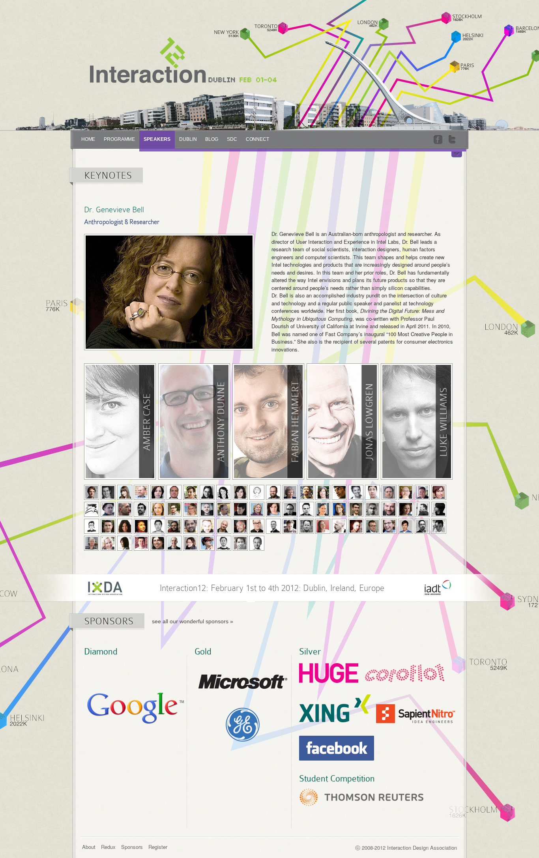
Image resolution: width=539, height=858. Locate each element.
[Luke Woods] (257, 543)
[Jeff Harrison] (224, 509)
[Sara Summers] (108, 543)
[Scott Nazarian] (257, 526)
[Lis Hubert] (323, 509)
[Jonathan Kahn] (356, 509)
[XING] (335, 709)
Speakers (157, 139)
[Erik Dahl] (406, 492)
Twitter (453, 140)
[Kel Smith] (422, 526)
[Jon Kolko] (422, 509)
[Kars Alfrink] (91, 492)
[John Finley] (174, 509)
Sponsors (132, 847)
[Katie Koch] (406, 509)
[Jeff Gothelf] (207, 509)
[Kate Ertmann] (158, 509)
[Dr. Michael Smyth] (91, 543)
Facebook (439, 140)
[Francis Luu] (158, 526)
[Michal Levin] (125, 526)
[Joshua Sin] (406, 526)
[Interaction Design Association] (105, 587)
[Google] (135, 709)
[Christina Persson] (323, 526)
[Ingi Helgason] (257, 509)
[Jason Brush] (273, 492)
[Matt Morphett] (207, 526)
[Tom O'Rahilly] (306, 526)
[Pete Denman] (91, 509)
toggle (456, 154)
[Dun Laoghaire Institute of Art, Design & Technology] (438, 587)
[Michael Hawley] (240, 509)
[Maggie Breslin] (240, 492)
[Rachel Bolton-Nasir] (224, 492)
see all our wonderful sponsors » (192, 621)
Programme (119, 139)
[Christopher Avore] (141, 492)
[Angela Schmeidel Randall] (389, 526)
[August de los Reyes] (422, 492)
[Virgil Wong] (240, 543)
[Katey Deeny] (439, 492)
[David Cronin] (372, 492)
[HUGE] (328, 673)
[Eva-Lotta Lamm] (91, 526)
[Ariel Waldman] (207, 543)
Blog (211, 139)
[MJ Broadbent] (257, 492)
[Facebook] (336, 749)
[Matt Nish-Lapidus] (290, 526)
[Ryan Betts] (190, 492)
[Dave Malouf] (174, 526)
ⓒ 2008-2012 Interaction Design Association (406, 847)
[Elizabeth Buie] (290, 492)
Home (88, 139)
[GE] (243, 725)
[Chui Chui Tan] (125, 543)
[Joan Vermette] (190, 543)
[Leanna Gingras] (190, 509)
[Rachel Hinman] (273, 509)
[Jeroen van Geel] (174, 543)
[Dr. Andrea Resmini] (339, 526)
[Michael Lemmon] (108, 526)
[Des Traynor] (141, 543)
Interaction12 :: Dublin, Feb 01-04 (183, 60)
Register (157, 847)
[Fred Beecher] (174, 492)
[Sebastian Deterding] (108, 509)
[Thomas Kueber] (439, 509)
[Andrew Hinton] (290, 509)
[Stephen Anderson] (108, 492)
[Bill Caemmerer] (306, 492)
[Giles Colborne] (339, 492)
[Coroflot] (404, 673)
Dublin (188, 139)
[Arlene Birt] (207, 492)
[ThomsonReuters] (361, 798)
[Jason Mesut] (190, 526)
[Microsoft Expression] (243, 682)
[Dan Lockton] (141, 526)
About (88, 847)
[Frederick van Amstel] (158, 543)
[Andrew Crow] (389, 492)
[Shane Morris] (224, 526)
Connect (257, 139)
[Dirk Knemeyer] (389, 509)
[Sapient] (415, 714)
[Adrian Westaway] (224, 543)
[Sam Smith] (439, 526)
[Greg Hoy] (306, 509)
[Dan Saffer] (372, 526)
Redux (108, 847)
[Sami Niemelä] (273, 526)
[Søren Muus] (240, 526)
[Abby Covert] (356, 492)
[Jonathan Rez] (356, 526)
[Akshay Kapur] (372, 509)
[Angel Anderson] (125, 492)
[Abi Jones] (339, 509)
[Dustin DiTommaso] (125, 509)
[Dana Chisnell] (323, 492)
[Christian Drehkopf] (141, 509)
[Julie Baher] (158, 492)
